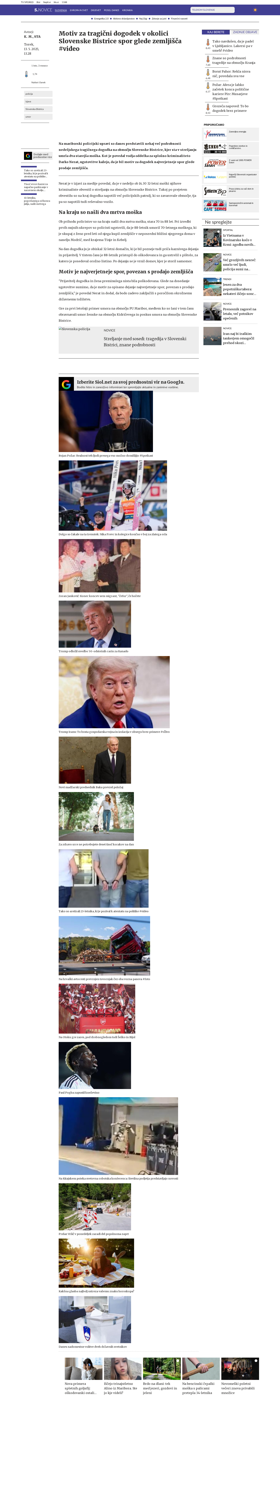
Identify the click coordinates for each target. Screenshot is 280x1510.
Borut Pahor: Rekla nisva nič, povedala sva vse (231, 74)
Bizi (38, 2)
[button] (23, 9)
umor (28, 117)
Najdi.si (47, 2)
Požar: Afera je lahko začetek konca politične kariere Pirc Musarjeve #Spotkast (230, 91)
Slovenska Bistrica (35, 109)
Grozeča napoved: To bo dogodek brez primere (230, 108)
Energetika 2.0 (101, 19)
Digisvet (96, 10)
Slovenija (61, 10)
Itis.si (56, 2)
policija (29, 94)
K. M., (28, 36)
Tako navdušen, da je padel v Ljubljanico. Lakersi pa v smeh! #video (233, 45)
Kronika (127, 10)
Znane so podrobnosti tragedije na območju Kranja (233, 60)
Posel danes (111, 10)
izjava (28, 101)
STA (37, 36)
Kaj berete (215, 32)
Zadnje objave (245, 32)
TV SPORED (27, 2)
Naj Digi (143, 19)
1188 (64, 2)
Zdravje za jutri (159, 19)
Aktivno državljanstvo (124, 19)
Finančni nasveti (179, 19)
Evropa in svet (79, 10)
